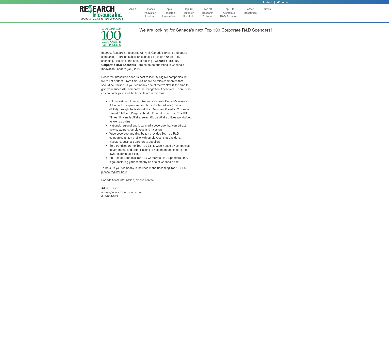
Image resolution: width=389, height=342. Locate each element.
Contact (267, 2)
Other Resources (250, 12)
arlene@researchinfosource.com (122, 192)
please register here (114, 172)
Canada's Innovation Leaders (150, 12)
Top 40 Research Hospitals (188, 12)
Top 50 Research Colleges (207, 12)
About (132, 12)
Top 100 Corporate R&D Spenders (229, 12)
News (267, 12)
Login (284, 2)
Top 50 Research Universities (169, 12)
